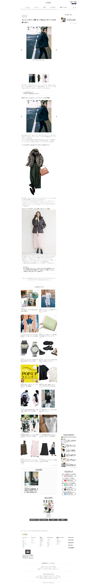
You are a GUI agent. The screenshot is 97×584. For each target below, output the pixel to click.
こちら (28, 205)
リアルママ (41, 546)
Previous (21, 50)
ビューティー (37, 7)
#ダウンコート (25, 278)
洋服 (36, 9)
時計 (33, 9)
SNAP (52, 9)
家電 (48, 546)
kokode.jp (40, 578)
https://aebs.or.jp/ (31, 558)
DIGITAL (46, 566)
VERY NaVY (70, 545)
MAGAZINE (42, 566)
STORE (50, 566)
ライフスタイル (52, 7)
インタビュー (58, 539)
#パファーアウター (31, 279)
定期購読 (62, 519)
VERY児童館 (41, 538)
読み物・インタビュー (63, 7)
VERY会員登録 (71, 547)
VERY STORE (70, 540)
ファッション (28, 7)
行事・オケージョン (47, 9)
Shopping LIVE (71, 542)
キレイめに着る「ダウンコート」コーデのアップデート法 (34, 268)
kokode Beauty (45, 578)
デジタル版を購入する (43, 519)
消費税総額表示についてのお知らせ (48, 563)
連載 (57, 538)
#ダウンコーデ (47, 278)
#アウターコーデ (52, 278)
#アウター (36, 279)
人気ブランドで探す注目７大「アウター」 (31, 93)
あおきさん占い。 (71, 537)
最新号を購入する (34, 519)
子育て (44, 7)
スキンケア (32, 539)
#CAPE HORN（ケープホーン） (33, 278)
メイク (32, 538)
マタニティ (55, 9)
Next (56, 50)
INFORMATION (54, 566)
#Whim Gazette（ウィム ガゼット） (44, 279)
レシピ (48, 538)
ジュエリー (30, 9)
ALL (21, 9)
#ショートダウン (41, 278)
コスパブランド (40, 9)
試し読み (53, 519)
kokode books (50, 578)
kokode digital (56, 578)
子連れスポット (42, 539)
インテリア (48, 539)
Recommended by (72, 23)
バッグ (26, 9)
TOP (21, 530)
